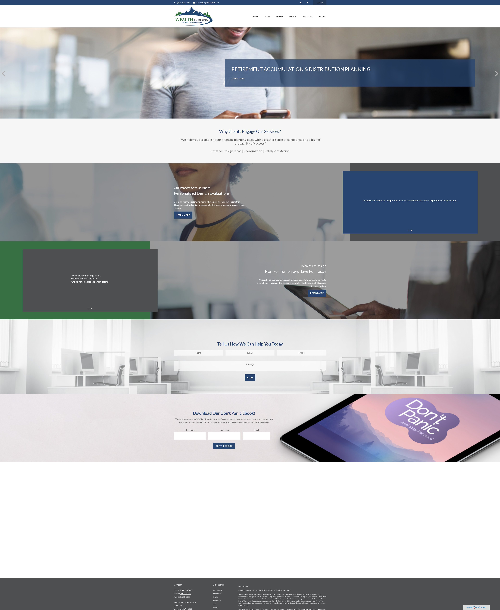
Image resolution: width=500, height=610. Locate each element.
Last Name (237, 301)
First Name (199, 301)
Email (273, 301)
